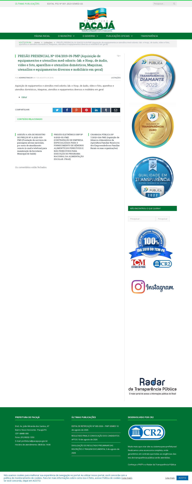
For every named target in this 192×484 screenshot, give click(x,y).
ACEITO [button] (182, 477)
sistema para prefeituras (164, 446)
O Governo (89, 35)
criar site (146, 446)
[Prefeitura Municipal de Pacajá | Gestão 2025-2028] (96, 19)
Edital (24, 97)
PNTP (140, 464)
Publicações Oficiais (118, 35)
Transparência (149, 35)
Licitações (115, 77)
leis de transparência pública (141, 457)
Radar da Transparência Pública (161, 464)
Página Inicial (42, 35)
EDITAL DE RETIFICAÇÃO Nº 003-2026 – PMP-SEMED (73, 3)
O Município (65, 35)
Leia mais (126, 477)
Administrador (26, 77)
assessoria (149, 450)
